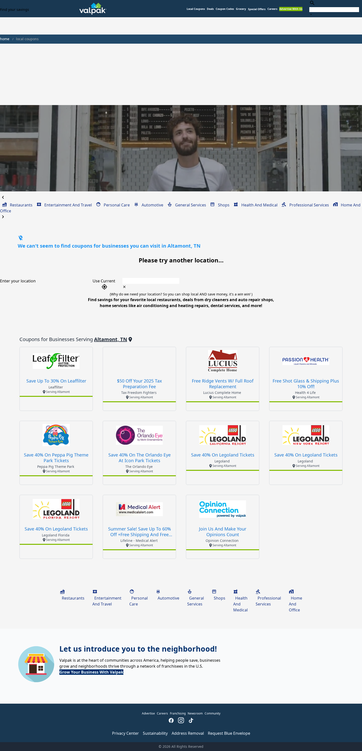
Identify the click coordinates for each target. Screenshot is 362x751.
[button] (256, 9)
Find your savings (14, 9)
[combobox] (334, 8)
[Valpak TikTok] (191, 720)
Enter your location (18, 281)
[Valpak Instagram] (181, 720)
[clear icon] (124, 287)
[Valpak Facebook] (171, 720)
